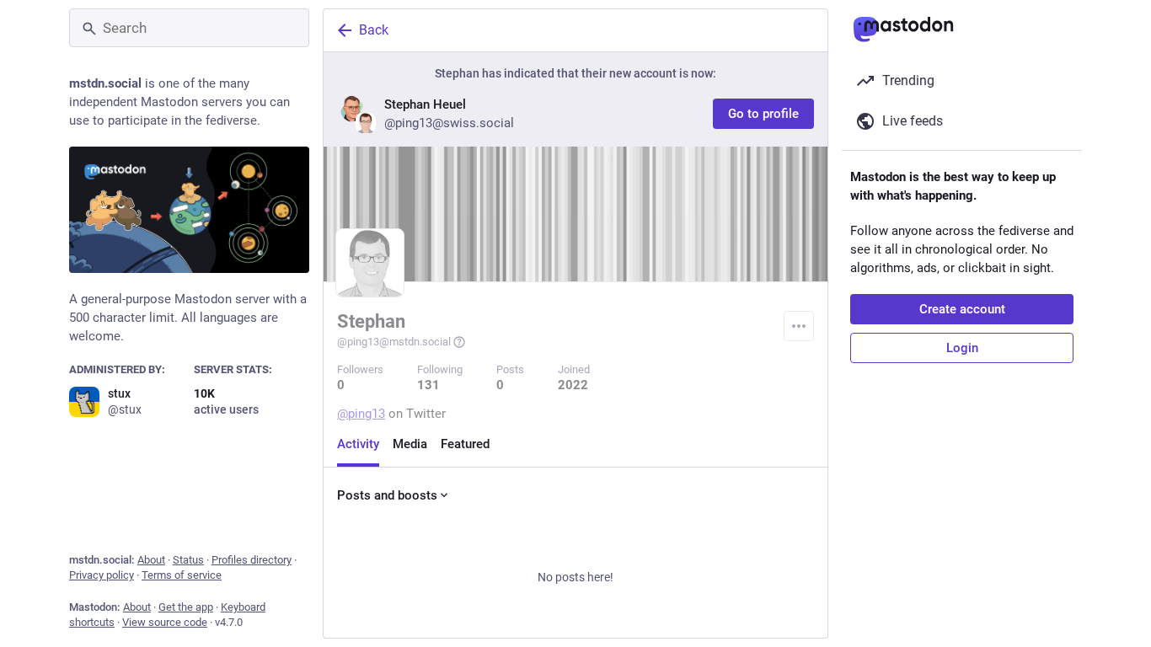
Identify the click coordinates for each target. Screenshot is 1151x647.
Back (373, 30)
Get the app (185, 607)
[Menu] (799, 326)
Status (188, 559)
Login (962, 348)
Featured (465, 444)
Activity (358, 444)
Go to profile (763, 113)
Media (410, 444)
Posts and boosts (387, 495)
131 (428, 385)
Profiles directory (251, 559)
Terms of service (182, 575)
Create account (962, 309)
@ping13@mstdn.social (394, 341)
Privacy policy (101, 575)
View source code (164, 622)
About (151, 559)
